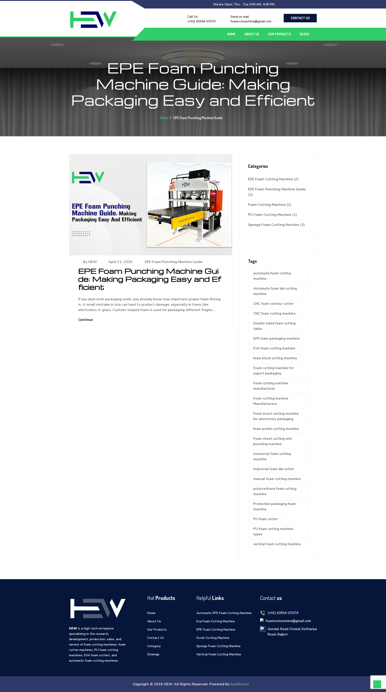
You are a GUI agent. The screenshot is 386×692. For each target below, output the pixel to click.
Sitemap (153, 654)
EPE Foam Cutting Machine (270, 179)
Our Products (279, 34)
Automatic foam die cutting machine (275, 291)
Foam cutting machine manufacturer (270, 386)
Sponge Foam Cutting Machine (273, 224)
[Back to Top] (377, 684)
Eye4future (239, 684)
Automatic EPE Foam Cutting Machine (224, 613)
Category (154, 646)
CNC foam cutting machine (274, 313)
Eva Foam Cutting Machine (215, 621)
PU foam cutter (265, 519)
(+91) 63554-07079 (201, 21)
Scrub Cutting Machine (212, 638)
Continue (86, 320)
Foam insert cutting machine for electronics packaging (276, 416)
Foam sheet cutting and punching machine (272, 441)
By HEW (90, 261)
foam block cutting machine (275, 358)
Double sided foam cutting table (274, 326)
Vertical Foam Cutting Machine (218, 654)
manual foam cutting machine (277, 479)
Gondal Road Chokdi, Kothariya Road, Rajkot (292, 632)
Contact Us (300, 18)
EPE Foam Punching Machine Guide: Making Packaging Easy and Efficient (149, 279)
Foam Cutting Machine (267, 204)
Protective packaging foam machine (274, 506)
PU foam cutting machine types (273, 531)
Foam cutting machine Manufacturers (270, 401)
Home (231, 34)
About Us (251, 34)
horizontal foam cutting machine (272, 456)
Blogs (304, 34)
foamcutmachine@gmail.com (251, 21)
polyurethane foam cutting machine (274, 491)
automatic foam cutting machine (272, 276)
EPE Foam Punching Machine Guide (173, 261)
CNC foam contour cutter (273, 303)
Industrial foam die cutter (273, 469)
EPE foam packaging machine (276, 338)
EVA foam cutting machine (274, 348)
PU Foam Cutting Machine (269, 214)
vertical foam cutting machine (277, 544)
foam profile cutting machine (276, 429)
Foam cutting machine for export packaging (273, 371)
